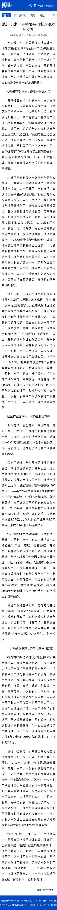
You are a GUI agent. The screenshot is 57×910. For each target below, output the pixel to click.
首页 (6, 15)
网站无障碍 (50, 5)
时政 (42, 15)
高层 (32, 15)
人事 (51, 15)
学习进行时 (20, 15)
